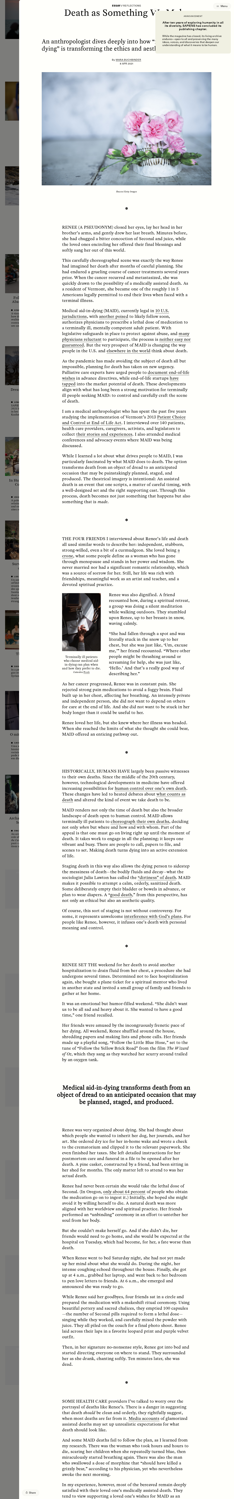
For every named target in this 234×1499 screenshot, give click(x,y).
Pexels (87, 672)
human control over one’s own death (150, 788)
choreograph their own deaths (140, 821)
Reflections (132, 5)
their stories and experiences (104, 434)
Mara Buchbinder (128, 59)
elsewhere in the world (128, 350)
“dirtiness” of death (157, 877)
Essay (116, 5)
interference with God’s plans (153, 916)
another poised (113, 316)
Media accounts (144, 1418)
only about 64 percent (124, 1191)
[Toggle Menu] (222, 6)
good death (121, 894)
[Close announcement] (155, 11)
